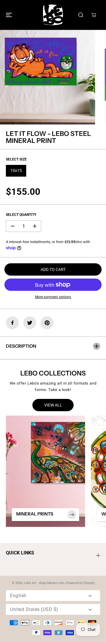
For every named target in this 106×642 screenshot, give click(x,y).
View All (53, 405)
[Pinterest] (47, 322)
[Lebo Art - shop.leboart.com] (53, 15)
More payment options (53, 297)
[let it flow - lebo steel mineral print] (47, 77)
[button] (8, 15)
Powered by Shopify (80, 583)
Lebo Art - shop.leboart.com (44, 583)
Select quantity (21, 215)
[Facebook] (12, 322)
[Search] (80, 14)
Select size (16, 159)
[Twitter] (29, 322)
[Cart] (93, 14)
